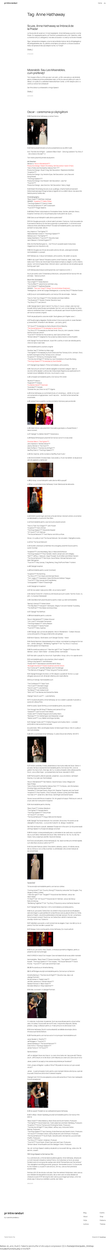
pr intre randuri (10, 3)
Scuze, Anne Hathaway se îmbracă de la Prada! (50, 27)
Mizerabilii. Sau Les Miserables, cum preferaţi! (46, 71)
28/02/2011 (30, 1183)
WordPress (103, 1237)
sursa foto (31, 883)
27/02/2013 (30, 54)
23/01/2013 (30, 96)
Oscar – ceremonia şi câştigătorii (47, 111)
